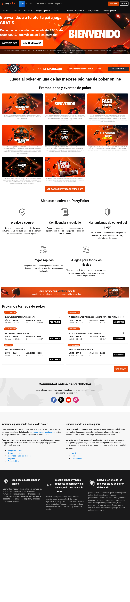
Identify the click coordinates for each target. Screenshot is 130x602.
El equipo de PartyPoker (75, 10)
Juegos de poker (15, 450)
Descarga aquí (9, 43)
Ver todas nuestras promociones (65, 189)
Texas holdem (13, 461)
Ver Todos (121, 369)
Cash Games (77, 458)
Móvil (74, 453)
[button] (60, 56)
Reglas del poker (15, 453)
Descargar (6, 10)
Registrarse (55, 322)
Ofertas (17, 10)
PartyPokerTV (93, 10)
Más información (32, 43)
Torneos (75, 456)
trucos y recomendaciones (44, 432)
